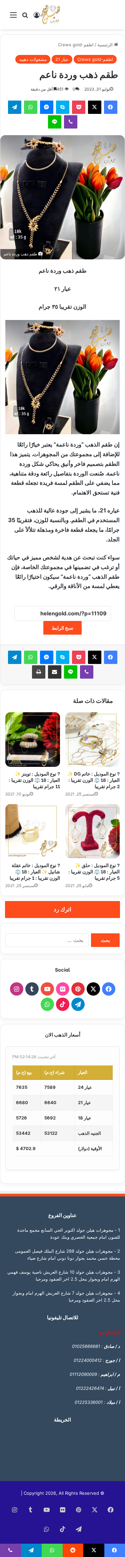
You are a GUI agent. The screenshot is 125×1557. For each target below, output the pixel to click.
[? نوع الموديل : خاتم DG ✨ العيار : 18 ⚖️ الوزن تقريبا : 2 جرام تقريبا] (92, 739)
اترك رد (62, 909)
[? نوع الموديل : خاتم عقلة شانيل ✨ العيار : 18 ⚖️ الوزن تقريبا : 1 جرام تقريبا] (32, 831)
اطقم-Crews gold (76, 44)
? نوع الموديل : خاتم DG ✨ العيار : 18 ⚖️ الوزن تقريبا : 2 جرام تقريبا (93, 779)
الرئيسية (105, 44)
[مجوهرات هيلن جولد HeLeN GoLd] (50, 15)
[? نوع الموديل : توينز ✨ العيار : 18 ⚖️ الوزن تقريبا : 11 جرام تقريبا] (32, 739)
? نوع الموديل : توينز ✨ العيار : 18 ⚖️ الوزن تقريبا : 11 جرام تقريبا (34, 779)
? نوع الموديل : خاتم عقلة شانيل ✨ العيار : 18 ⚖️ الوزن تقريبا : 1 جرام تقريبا (35, 871)
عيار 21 (62, 59)
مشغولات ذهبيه (33, 59)
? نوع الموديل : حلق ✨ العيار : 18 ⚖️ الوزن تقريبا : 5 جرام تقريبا (94, 871)
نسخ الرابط (62, 628)
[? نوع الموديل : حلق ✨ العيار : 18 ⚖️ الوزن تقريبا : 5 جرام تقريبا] (92, 831)
